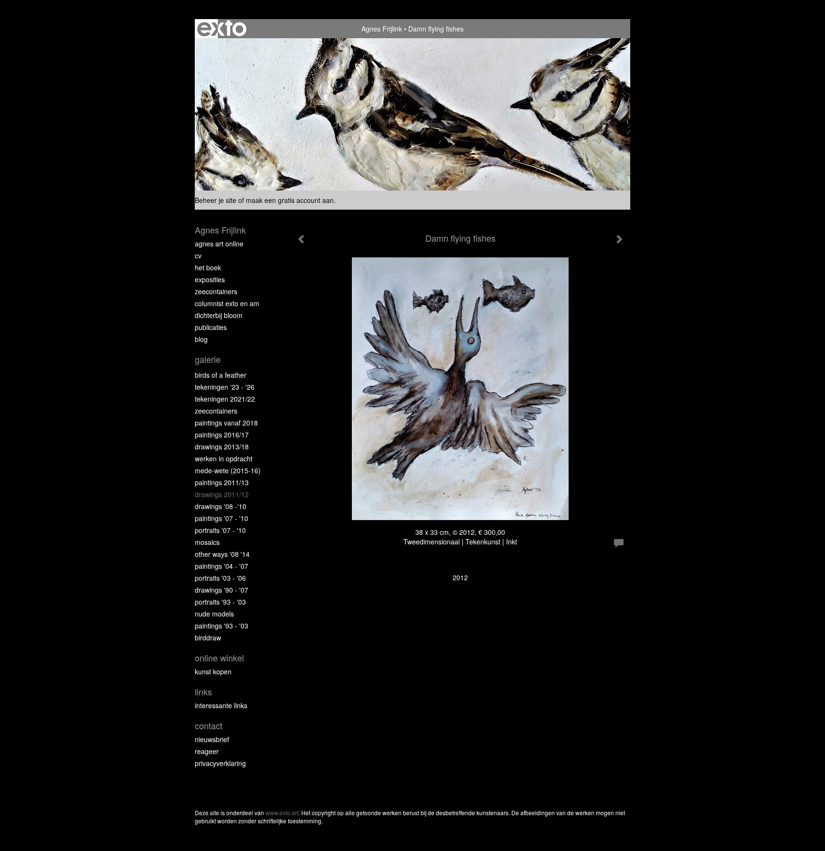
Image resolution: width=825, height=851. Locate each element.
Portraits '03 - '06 (220, 578)
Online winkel (219, 658)
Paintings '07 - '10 (221, 518)
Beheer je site (215, 200)
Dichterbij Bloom (219, 315)
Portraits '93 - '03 (220, 601)
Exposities (210, 279)
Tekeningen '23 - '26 (224, 387)
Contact (208, 726)
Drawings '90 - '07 (221, 590)
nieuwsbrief (212, 739)
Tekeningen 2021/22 (225, 399)
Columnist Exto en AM (227, 303)
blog (201, 339)
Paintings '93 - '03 (221, 625)
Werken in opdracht (224, 458)
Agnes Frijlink (381, 28)
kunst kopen (213, 671)
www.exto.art (281, 812)
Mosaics (207, 542)
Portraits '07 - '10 (220, 530)
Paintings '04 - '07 (221, 566)
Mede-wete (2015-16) (228, 470)
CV (198, 255)
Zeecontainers (216, 291)
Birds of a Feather (220, 375)
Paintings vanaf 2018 (226, 422)
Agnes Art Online (219, 243)
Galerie (208, 359)
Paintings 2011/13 (222, 482)
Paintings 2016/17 (222, 434)
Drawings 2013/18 (222, 446)
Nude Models (214, 613)
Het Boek (208, 267)
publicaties (211, 327)
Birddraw (208, 637)
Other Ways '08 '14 (222, 554)
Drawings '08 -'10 (220, 506)
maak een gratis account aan (290, 200)
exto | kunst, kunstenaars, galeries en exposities (222, 28)
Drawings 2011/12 (222, 494)
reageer (207, 751)
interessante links (221, 705)
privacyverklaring (220, 763)
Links (203, 692)
